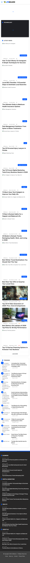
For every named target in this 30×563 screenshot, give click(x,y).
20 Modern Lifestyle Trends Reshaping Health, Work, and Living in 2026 (14, 238)
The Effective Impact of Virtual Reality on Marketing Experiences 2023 (18, 375)
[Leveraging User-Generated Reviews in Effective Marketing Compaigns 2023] (6, 367)
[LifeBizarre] (9, 2)
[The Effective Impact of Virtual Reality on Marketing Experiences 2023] (6, 376)
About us (11, 556)
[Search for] (28, 2)
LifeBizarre (5, 58)
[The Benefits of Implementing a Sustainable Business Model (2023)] (6, 429)
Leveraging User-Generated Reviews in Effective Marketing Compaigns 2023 (19, 365)
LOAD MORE (15, 353)
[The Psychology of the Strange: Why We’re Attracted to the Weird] (6, 414)
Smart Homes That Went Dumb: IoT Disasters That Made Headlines (19, 436)
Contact (16, 556)
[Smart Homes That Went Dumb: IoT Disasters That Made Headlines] (6, 436)
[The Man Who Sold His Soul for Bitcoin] (6, 443)
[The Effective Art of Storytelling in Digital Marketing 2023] (6, 408)
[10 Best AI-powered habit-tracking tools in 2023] (6, 421)
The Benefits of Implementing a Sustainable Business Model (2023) (19, 427)
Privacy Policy (22, 556)
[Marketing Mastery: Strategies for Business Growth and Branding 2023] (6, 386)
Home (6, 556)
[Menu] (2, 2)
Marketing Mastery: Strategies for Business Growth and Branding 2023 (18, 383)
